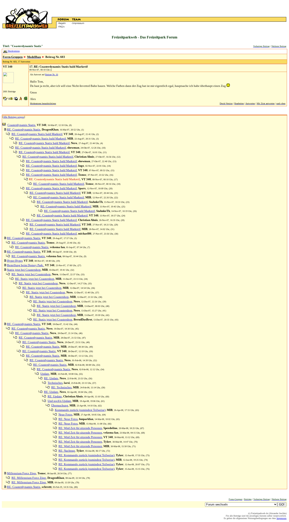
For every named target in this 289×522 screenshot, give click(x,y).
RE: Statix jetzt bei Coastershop (31, 274)
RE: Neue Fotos (68, 419)
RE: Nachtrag (66, 450)
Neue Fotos (65, 414)
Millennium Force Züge (21, 473)
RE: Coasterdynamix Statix (23, 129)
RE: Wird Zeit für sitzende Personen (80, 428)
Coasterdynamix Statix (21, 125)
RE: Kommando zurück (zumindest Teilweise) (86, 455)
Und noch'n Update (59, 401)
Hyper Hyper (14, 260)
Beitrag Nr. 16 (51, 74)
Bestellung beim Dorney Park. (25, 265)
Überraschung (59, 405)
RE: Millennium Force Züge (29, 477)
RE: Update (51, 378)
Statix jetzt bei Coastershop (24, 269)
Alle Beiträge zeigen (13, 117)
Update (44, 373)
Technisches (55, 382)
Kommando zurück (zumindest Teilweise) (80, 410)
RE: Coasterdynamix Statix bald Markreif (37, 134)
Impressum (282, 518)
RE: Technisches (61, 387)
